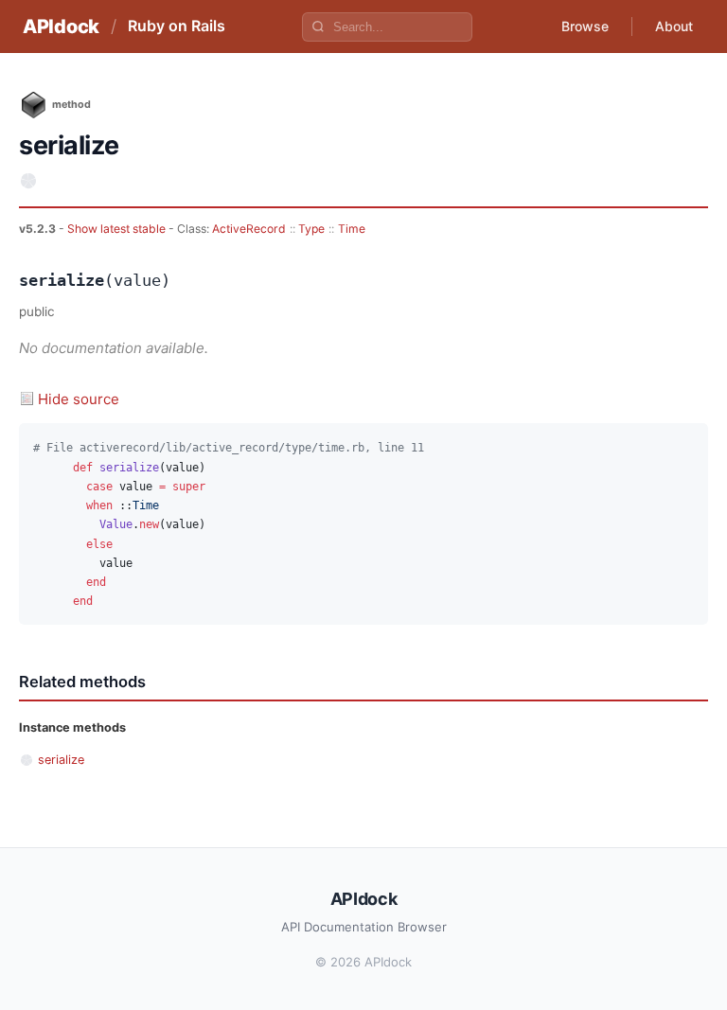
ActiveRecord (249, 228)
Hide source (78, 399)
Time (351, 228)
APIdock (61, 26)
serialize (61, 760)
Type (311, 228)
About (674, 26)
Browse (585, 26)
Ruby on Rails (176, 25)
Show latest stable (117, 228)
